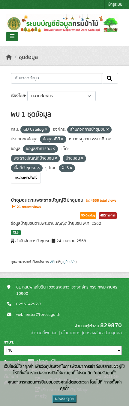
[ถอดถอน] (46, 129)
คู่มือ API (69, 261)
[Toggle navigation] (12, 36)
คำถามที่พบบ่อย (44, 333)
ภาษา (8, 342)
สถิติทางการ (108, 215)
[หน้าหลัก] (9, 57)
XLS (16, 232)
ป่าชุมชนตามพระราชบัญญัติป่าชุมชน (48, 200)
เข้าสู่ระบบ (115, 5)
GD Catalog (88, 215)
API (52, 261)
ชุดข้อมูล (28, 57)
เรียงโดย (18, 96)
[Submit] (110, 78)
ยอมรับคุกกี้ (64, 399)
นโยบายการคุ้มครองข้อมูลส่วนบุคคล (91, 333)
